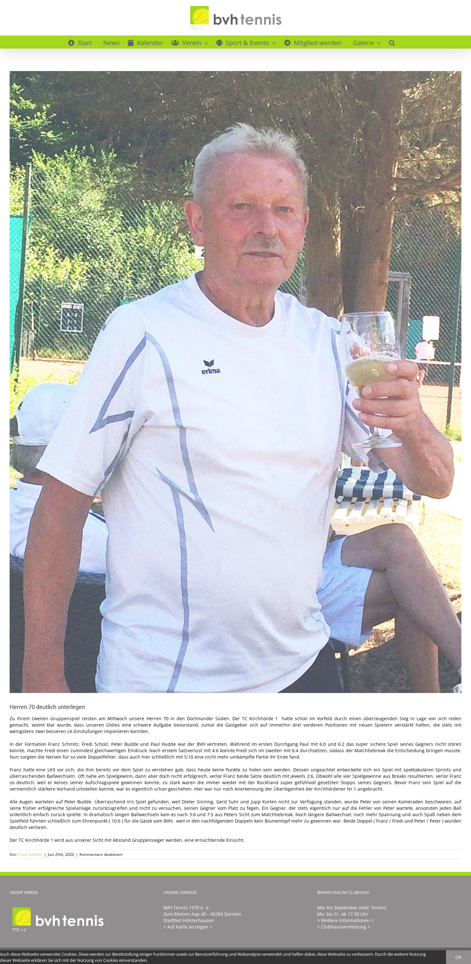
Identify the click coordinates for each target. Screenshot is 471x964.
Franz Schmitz (29, 854)
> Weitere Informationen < (345, 920)
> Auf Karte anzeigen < (187, 927)
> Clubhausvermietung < (343, 927)
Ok (458, 957)
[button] (392, 42)
